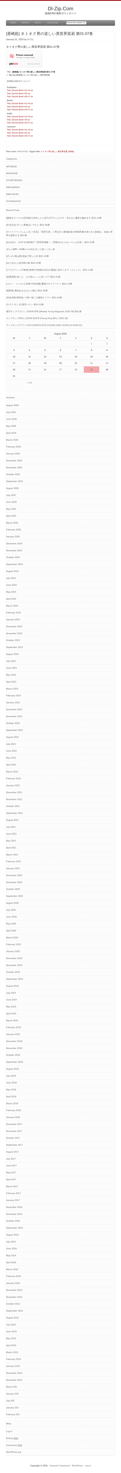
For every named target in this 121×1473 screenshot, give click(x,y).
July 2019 (11, 993)
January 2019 (13, 1034)
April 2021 (11, 847)
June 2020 (11, 916)
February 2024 (13, 612)
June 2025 (11, 502)
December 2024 (14, 543)
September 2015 (14, 1310)
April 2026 (11, 433)
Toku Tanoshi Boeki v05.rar (18, 93)
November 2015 (14, 1297)
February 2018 (13, 1110)
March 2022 (12, 771)
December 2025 (14, 460)
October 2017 (13, 1138)
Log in (9, 1431)
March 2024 (12, 605)
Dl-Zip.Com (60, 8)
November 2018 (14, 1048)
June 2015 (11, 1331)
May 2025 (11, 509)
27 (60, 369)
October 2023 (13, 640)
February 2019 (13, 1027)
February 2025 (13, 529)
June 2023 (11, 668)
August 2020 (12, 903)
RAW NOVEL (23, 151)
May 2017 (11, 1172)
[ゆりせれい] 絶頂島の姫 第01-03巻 (23, 263)
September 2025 (14, 481)
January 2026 (13, 453)
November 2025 (14, 467)
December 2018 (14, 1041)
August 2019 (12, 986)
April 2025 (11, 516)
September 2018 (14, 1062)
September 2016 (14, 1228)
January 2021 (13, 868)
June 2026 (11, 419)
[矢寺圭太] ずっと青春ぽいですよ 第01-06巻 (28, 225)
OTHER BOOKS (14, 180)
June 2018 (11, 1082)
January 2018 (13, 1117)
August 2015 (12, 1317)
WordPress (77, 1465)
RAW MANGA (13, 187)
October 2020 (13, 889)
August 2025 (12, 488)
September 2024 (14, 564)
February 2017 (13, 1193)
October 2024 (13, 557)
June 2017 (11, 1165)
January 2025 (13, 536)
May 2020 (11, 923)
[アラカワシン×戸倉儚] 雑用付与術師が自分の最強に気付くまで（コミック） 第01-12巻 (49, 270)
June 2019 (11, 999)
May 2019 (11, 1006)
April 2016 (11, 1262)
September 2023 (14, 647)
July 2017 (11, 1158)
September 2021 (14, 813)
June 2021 (11, 833)
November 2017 (14, 1131)
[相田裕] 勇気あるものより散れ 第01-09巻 (27, 290)
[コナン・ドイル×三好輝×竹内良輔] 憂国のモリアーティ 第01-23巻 (39, 283)
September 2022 (14, 730)
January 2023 (13, 702)
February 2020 (13, 944)
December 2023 (14, 626)
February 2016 (13, 1276)
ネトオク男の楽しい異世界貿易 (54, 151)
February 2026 (13, 446)
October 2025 (13, 474)
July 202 (10, 1400)
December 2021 (14, 792)
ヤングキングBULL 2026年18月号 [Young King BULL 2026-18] (37, 318)
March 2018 (12, 1103)
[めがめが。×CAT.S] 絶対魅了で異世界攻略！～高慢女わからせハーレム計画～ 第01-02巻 (50, 242)
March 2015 (12, 1352)
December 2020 (14, 875)
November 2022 (14, 716)
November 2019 (14, 965)
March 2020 (12, 937)
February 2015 (13, 1359)
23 (107, 363)
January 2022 (13, 785)
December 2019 (14, 958)
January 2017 (13, 1200)
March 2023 (12, 688)
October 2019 (13, 972)
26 (45, 369)
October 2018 (13, 1055)
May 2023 (11, 675)
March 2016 (12, 1269)
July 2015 (11, 1324)
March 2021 (12, 854)
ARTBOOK (11, 166)
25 (29, 369)
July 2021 (11, 827)
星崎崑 (71, 151)
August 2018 (12, 1069)
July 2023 (11, 661)
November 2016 (14, 1214)
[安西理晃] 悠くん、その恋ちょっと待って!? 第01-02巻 (33, 277)
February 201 (13, 1414)
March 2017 (12, 1186)
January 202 (12, 1407)
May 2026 (11, 426)
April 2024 (11, 599)
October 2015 (13, 1304)
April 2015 (11, 1345)
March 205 (11, 1386)
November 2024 (14, 550)
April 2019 (11, 1013)
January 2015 (13, 1366)
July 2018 (11, 1076)
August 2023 (12, 654)
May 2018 (11, 1089)
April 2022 (11, 764)
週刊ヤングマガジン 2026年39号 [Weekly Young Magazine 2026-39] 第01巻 (44, 311)
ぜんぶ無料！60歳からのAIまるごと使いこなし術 (30, 249)
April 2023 (11, 681)
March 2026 (12, 440)
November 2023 (14, 633)
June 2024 (11, 585)
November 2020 (14, 882)
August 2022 (12, 737)
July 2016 (11, 1241)
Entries (12, 1438)
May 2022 (11, 757)
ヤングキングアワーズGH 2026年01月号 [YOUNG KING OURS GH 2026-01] (44, 325)
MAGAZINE (12, 173)
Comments (14, 1445)
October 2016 (13, 1221)
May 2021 (11, 840)
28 (76, 369)
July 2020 (11, 910)
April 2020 (11, 930)
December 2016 (14, 1207)
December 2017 (14, 1124)
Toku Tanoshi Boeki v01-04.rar (20, 90)
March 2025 (12, 523)
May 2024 (11, 592)
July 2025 (11, 495)
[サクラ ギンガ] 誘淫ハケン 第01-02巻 (25, 304)
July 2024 (11, 578)
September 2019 (14, 979)
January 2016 (13, 1283)
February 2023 (13, 695)
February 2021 (13, 861)
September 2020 (14, 896)
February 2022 (13, 778)
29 (91, 369)
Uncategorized (13, 201)
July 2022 (11, 744)
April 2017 (11, 1179)
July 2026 (11, 412)
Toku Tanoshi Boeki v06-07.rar (20, 96)
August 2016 (12, 1234)
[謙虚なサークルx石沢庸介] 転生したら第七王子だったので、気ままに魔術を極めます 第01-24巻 (54, 218)
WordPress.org (13, 1452)
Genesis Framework (60, 1465)
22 (91, 363)
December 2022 (14, 709)
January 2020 (13, 951)
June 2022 (11, 751)
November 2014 (14, 1380)
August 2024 (12, 571)
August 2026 (12, 405)
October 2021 (13, 806)
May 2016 (11, 1255)
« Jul (29, 382)
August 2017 (12, 1152)
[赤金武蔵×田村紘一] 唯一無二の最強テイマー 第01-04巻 (34, 297)
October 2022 (13, 723)
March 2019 (12, 1020)
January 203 (12, 1393)
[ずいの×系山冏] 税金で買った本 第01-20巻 (27, 256)
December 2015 (14, 1290)
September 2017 (14, 1145)
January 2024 (13, 619)
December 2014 (14, 1373)
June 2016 (11, 1248)
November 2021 (14, 799)
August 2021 (12, 820)
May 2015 (11, 1338)
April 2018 (11, 1096)
